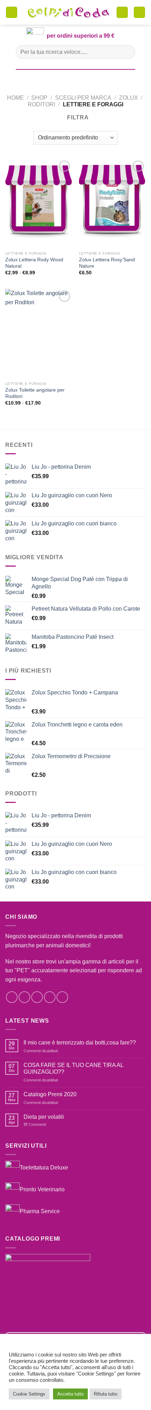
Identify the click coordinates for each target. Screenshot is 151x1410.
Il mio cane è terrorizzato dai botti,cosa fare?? (80, 1043)
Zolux (128, 98)
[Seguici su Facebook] (12, 997)
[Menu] (11, 12)
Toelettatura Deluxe (44, 1168)
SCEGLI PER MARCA (83, 98)
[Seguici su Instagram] (24, 997)
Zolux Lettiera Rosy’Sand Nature (107, 263)
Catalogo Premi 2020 (50, 1094)
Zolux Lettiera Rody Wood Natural (34, 263)
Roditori (41, 104)
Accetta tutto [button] (70, 1394)
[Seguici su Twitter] (37, 997)
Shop (39, 98)
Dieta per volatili (44, 1117)
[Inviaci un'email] (49, 997)
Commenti (35, 1124)
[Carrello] (122, 12)
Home (15, 98)
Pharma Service (40, 1211)
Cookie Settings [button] (29, 1394)
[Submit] (127, 52)
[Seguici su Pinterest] (62, 997)
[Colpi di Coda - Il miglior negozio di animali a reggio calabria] (68, 12)
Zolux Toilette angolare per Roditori (35, 393)
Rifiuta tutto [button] (105, 1394)
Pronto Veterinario (42, 1189)
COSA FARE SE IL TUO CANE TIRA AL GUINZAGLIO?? (73, 1068)
